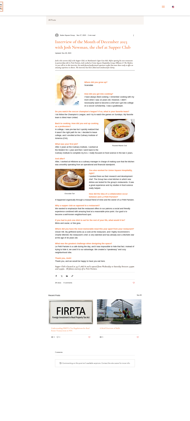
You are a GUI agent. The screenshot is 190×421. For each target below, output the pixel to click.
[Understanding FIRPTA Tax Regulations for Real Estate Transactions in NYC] (70, 311)
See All (139, 295)
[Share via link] (72, 276)
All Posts (52, 20)
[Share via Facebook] (56, 276)
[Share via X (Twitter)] (61, 276)
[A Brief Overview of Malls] (119, 311)
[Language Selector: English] (174, 7)
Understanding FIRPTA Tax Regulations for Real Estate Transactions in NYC (70, 329)
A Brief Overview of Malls (110, 328)
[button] (163, 7)
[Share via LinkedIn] (67, 276)
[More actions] (133, 35)
